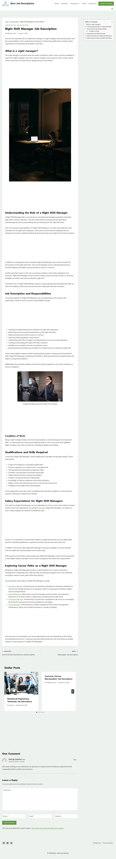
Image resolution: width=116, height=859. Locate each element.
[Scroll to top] (111, 853)
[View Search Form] (112, 9)
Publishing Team (11, 33)
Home (57, 3)
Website (58, 816)
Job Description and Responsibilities (97, 29)
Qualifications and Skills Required (96, 34)
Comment (7, 790)
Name (6, 816)
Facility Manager (14, 605)
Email (31, 816)
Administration (14, 22)
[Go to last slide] (7, 691)
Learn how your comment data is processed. (47, 828)
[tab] (36, 712)
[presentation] (21, 683)
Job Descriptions (22, 25)
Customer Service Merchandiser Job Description (58, 677)
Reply (74, 760)
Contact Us (92, 3)
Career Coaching (106, 3)
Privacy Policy (108, 843)
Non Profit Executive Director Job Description (18, 653)
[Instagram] (7, 843)
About (84, 3)
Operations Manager (15, 586)
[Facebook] (3, 843)
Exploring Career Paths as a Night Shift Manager (100, 38)
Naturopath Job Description (68, 653)
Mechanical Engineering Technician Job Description (19, 700)
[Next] (72, 691)
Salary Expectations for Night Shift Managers (99, 36)
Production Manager (15, 599)
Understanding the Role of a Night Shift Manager (100, 27)
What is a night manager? (94, 24)
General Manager (14, 594)
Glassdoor (42, 508)
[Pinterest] (11, 843)
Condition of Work (94, 31)
